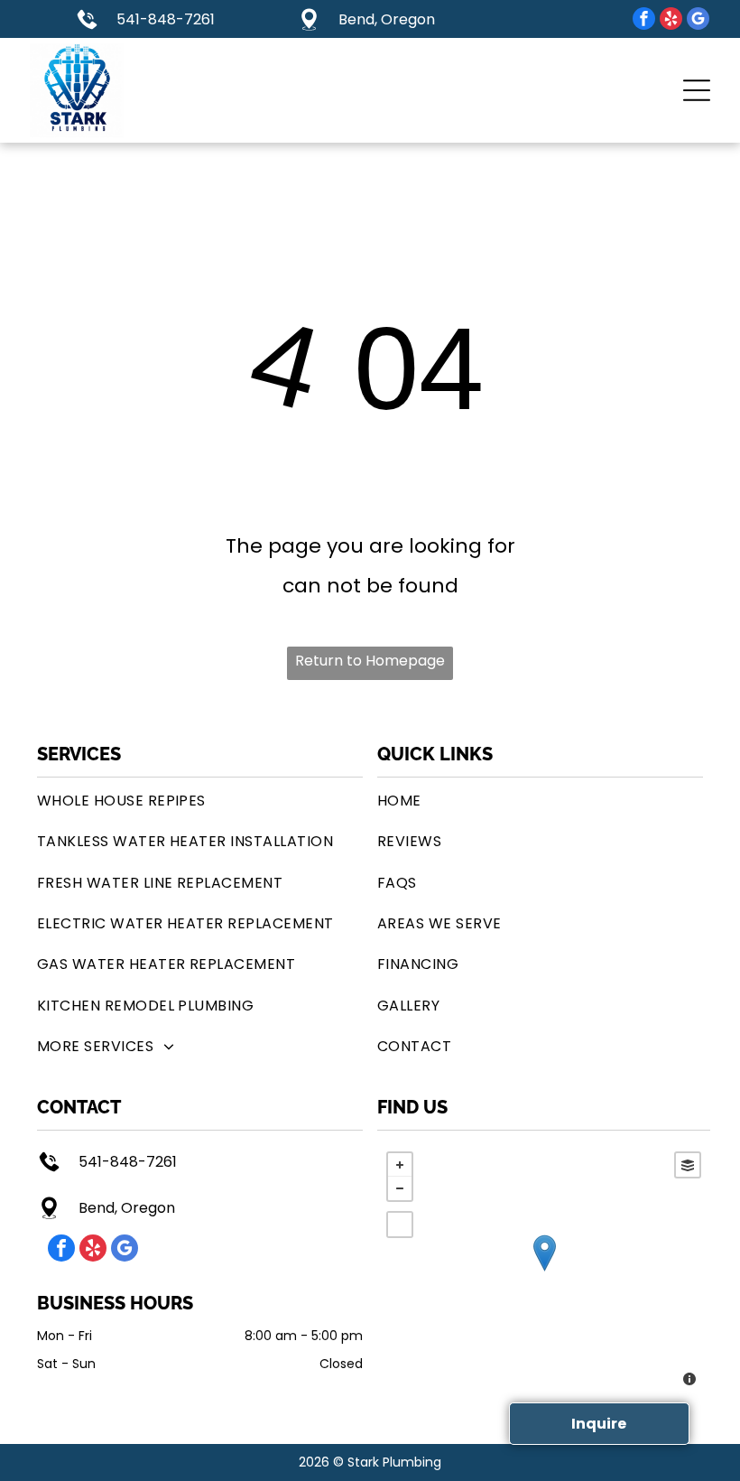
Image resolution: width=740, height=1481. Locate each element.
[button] (696, 90)
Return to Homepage (370, 660)
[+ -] (543, 1271)
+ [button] (400, 1165)
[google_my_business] (698, 20)
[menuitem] (200, 800)
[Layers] (687, 1165)
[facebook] (644, 20)
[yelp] (671, 20)
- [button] (400, 1188)
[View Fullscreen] (400, 1224)
